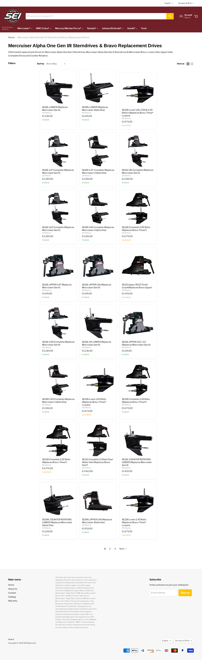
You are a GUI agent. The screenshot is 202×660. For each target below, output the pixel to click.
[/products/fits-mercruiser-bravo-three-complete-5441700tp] (138, 380)
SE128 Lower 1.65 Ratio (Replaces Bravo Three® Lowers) (94, 402)
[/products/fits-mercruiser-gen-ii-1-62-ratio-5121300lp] (58, 208)
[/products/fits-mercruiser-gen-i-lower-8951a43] (98, 88)
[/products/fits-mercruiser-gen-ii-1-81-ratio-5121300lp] (138, 151)
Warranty (12, 601)
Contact (12, 593)
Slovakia (185, 3)
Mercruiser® (24, 28)
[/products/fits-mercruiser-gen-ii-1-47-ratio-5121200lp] (58, 151)
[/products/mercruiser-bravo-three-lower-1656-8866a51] (138, 500)
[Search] (170, 16)
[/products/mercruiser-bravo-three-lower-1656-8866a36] (98, 380)
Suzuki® (131, 28)
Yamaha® (92, 28)
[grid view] (188, 64)
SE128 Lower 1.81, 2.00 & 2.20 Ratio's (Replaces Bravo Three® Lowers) (137, 113)
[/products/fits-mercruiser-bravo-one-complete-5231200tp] (98, 440)
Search (11, 639)
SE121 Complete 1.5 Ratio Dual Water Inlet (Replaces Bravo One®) (97, 462)
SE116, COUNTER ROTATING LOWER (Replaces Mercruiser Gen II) (137, 462)
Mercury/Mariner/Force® (68, 28)
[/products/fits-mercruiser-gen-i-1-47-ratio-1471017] (98, 151)
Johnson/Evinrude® (112, 28)
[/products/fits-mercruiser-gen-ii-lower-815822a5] (58, 88)
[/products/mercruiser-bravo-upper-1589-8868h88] (138, 265)
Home (11, 37)
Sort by (40, 64)
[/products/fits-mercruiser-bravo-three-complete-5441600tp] (138, 208)
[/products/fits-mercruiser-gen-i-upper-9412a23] (98, 500)
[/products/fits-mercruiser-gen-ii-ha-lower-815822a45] (98, 323)
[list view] (192, 64)
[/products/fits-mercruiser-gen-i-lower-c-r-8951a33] (58, 500)
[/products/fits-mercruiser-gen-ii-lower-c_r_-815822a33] (138, 440)
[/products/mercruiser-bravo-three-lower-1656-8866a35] (138, 91)
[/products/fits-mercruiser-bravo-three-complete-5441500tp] (58, 440)
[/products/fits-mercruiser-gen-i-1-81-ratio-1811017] (98, 208)
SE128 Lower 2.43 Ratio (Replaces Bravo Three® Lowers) (134, 522)
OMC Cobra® (43, 28)
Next (122, 548)
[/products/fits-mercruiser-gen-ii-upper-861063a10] (138, 323)
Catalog (12, 597)
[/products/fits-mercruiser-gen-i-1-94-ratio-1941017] (58, 380)
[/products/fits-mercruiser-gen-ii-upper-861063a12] (58, 265)
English (167, 3)
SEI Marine (46, 113)
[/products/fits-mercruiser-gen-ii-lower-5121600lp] (58, 323)
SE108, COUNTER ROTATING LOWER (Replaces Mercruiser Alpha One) (57, 522)
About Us (12, 589)
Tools (144, 28)
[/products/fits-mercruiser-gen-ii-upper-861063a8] (98, 265)
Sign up (185, 592)
